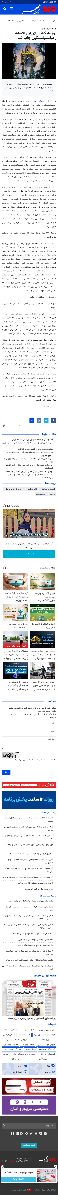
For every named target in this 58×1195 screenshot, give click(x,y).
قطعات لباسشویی (10, 1044)
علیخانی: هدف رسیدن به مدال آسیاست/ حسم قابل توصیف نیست (28, 819)
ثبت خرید (29, 554)
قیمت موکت (49, 1034)
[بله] (41, 1134)
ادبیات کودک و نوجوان (14, 489)
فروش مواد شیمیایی (46, 1044)
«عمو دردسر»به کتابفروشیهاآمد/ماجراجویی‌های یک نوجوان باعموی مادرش (29, 454)
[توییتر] (31, 1134)
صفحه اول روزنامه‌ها (45, 976)
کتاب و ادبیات (37, 21)
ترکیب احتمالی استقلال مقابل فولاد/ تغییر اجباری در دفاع (29, 960)
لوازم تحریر (29, 1029)
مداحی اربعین (9, 1034)
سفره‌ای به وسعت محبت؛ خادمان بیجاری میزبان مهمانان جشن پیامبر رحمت (27, 837)
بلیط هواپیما (31, 1049)
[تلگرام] (46, 1134)
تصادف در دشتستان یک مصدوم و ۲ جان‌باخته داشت (31, 933)
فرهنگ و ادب (50, 21)
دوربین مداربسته (45, 1039)
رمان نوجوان (41, 494)
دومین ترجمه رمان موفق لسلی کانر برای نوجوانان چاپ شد (29, 471)
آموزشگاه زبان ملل (47, 1054)
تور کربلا (37, 1034)
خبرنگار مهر (39, 101)
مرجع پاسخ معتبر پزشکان (16, 1039)
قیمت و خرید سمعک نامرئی (24, 1054)
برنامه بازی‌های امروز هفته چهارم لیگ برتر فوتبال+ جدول (30, 901)
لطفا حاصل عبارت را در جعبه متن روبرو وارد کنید (35, 760)
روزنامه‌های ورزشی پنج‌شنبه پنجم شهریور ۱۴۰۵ (33, 1019)
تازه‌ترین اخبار (48, 813)
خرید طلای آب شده (12, 1029)
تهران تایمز (43, 1059)
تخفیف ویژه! (18, 1179)
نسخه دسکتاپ (29, 1145)
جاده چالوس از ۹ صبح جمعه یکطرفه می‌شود (35, 945)
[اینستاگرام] (36, 1134)
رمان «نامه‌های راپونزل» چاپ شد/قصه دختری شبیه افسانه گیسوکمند (29, 466)
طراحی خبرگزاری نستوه (42, 1190)
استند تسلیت (24, 1034)
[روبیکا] (27, 1134)
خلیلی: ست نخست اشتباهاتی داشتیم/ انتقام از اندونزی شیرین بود (30, 861)
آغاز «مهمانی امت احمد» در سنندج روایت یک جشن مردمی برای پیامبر (29, 870)
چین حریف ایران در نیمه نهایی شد (39, 889)
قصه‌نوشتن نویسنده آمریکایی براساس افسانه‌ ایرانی (32, 439)
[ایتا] (12, 1134)
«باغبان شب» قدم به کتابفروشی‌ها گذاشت (35, 449)
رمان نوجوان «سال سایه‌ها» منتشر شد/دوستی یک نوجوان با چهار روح (28, 460)
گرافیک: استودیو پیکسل (19, 1190)
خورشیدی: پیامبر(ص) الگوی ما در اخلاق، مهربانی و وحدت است (29, 846)
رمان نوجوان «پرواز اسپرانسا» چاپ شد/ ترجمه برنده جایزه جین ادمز (27, 444)
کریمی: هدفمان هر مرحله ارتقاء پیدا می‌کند (35, 883)
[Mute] (11, 536)
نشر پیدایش (32, 489)
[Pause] (6, 536)
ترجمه (52, 494)
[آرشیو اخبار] (17, 1134)
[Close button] (55, 1166)
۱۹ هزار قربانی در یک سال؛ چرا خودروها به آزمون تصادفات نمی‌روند (29, 953)
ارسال (6, 772)
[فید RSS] (22, 1134)
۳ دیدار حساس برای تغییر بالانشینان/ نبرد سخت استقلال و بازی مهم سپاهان (29, 917)
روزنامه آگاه (15, 1059)
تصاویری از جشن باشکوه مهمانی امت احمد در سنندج (31, 853)
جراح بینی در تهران (46, 1029)
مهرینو (5, 1054)
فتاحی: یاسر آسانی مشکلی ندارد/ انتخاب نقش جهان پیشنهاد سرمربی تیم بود (28, 926)
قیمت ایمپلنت (28, 1044)
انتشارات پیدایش (48, 489)
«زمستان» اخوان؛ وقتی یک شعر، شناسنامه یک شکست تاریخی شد (27, 967)
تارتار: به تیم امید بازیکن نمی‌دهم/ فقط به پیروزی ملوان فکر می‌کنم (28, 828)
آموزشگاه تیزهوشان (47, 1049)
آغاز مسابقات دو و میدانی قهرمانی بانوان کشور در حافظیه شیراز (27, 877)
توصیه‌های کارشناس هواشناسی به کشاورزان (35, 939)
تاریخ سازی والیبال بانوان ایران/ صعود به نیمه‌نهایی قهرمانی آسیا (29, 908)
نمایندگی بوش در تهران (12, 1049)
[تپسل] (4, 506)
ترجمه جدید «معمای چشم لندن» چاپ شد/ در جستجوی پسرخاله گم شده (30, 476)
